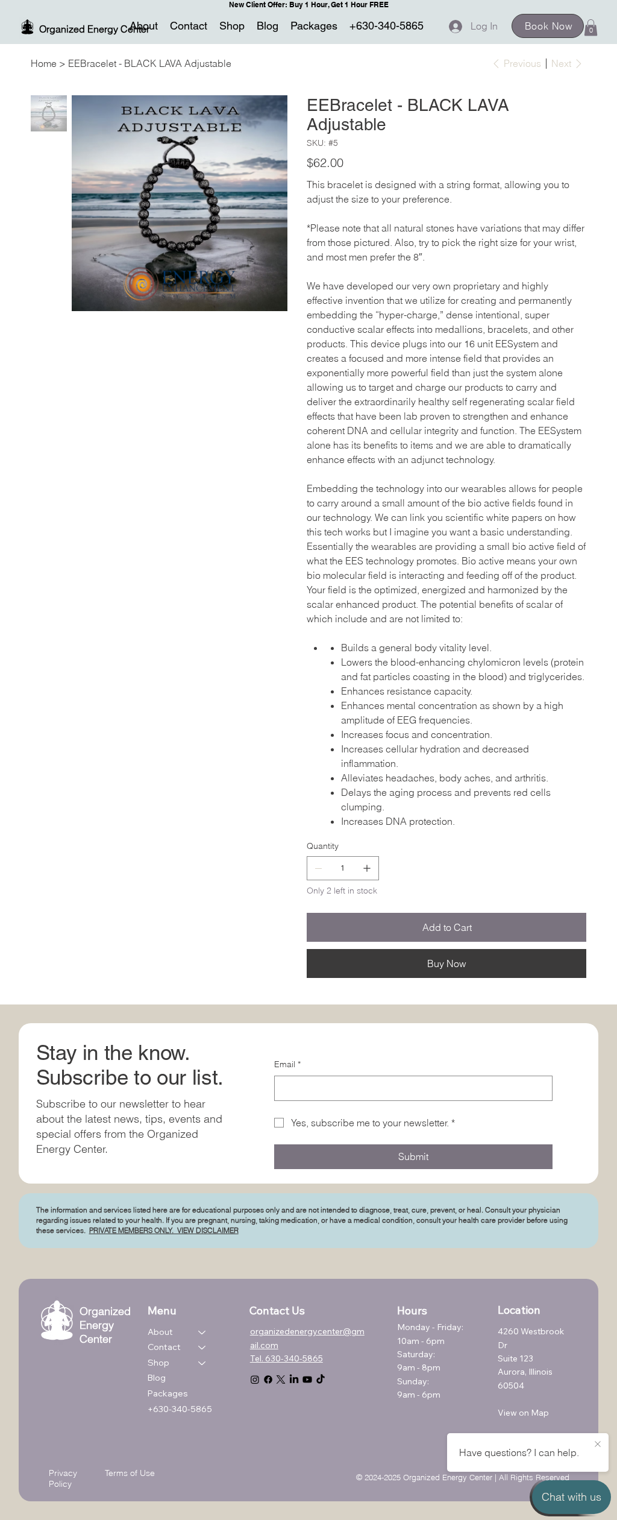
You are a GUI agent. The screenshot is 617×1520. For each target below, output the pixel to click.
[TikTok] (320, 1379)
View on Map (523, 1412)
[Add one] (367, 868)
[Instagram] (254, 1379)
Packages (168, 1393)
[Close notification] (598, 1444)
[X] (280, 1379)
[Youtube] (307, 1379)
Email (287, 1064)
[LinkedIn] (294, 1379)
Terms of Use (130, 1473)
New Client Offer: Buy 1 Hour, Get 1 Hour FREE (309, 4)
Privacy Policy (63, 1478)
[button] (591, 27)
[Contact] (202, 1347)
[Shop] (202, 1363)
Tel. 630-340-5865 (286, 1358)
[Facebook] (268, 1379)
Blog (157, 1377)
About (160, 1331)
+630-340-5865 (180, 1409)
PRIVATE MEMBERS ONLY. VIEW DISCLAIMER (164, 1230)
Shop (158, 1362)
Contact (164, 1347)
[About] (202, 1332)
